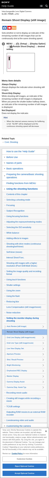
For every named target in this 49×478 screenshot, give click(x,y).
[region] (24, 453)
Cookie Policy (17, 453)
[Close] (46, 431)
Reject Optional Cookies (24, 466)
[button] (46, 6)
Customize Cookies (24, 459)
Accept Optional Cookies (24, 473)
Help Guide (8, 6)
